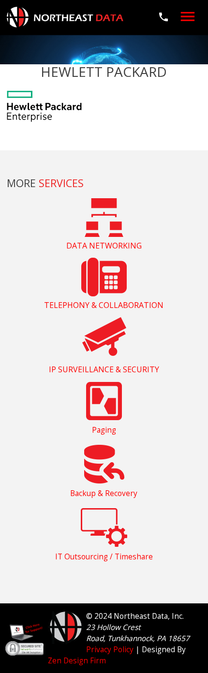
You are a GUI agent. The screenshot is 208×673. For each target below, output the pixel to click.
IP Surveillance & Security (104, 369)
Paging (104, 430)
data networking (104, 245)
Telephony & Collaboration (103, 305)
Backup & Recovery (103, 493)
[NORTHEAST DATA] (65, 17)
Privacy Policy (110, 649)
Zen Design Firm (77, 661)
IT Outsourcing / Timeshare (104, 557)
